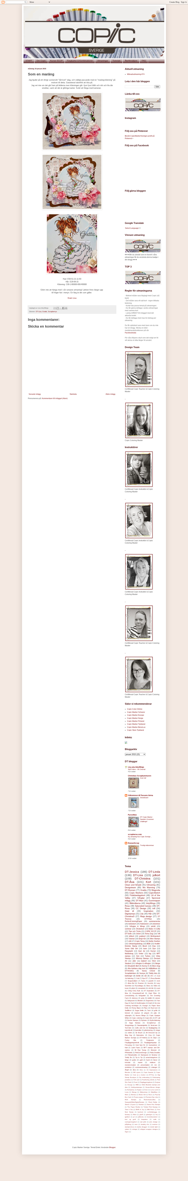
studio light (154, 1127)
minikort (152, 1062)
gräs (142, 998)
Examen (141, 983)
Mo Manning (149, 887)
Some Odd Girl (131, 949)
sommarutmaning (141, 1067)
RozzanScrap (133, 843)
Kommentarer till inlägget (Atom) (55, 398)
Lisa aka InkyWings (136, 767)
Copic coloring (137, 1018)
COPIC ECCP (150, 931)
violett (130, 1033)
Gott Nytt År (140, 1045)
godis (134, 1060)
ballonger (128, 976)
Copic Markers (136, 893)
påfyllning (128, 1124)
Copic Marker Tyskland (136, 724)
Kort (148, 881)
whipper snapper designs (149, 1129)
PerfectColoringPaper (133, 921)
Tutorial (132, 939)
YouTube (128, 1028)
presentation (145, 1065)
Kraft (150, 1003)
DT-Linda (154, 871)
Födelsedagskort (137, 895)
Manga (134, 1092)
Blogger (112, 1147)
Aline (141, 1070)
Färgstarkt (129, 951)
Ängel (127, 1070)
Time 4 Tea (129, 1109)
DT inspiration (149, 991)
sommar (128, 929)
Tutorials (116, 61)
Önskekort (140, 929)
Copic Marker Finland (135, 721)
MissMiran (154, 1092)
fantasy (127, 1114)
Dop (154, 946)
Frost (135, 1082)
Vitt (159, 934)
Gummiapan (154, 900)
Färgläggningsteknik (132, 1042)
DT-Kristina (129, 971)
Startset (141, 1104)
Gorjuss (157, 1082)
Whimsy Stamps (142, 958)
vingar (158, 1030)
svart (158, 988)
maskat (137, 1013)
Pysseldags (139, 986)
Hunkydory (130, 1090)
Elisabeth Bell (133, 966)
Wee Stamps (155, 939)
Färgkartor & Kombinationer (80, 61)
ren (155, 1065)
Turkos (147, 956)
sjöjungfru (128, 1015)
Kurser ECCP (56, 61)
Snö (137, 956)
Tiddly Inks (153, 973)
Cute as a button (139, 1075)
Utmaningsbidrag (135, 944)
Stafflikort (128, 1010)
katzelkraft (128, 1030)
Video (155, 986)
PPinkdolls (128, 1052)
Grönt (138, 934)
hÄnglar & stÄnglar (143, 963)
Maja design (146, 916)
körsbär (127, 1062)
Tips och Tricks (135, 931)
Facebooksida (130, 333)
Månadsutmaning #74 (136, 74)
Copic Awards (148, 1072)
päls (155, 1013)
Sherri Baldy (152, 1102)
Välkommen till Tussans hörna (140, 795)
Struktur (154, 1055)
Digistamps (130, 913)
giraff (141, 1114)
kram (127, 988)
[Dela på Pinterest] (66, 308)
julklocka (141, 1117)
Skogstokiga (129, 1025)
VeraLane (154, 1025)
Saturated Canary (143, 906)
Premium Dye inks (152, 1097)
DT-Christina (142, 878)
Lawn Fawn (135, 1047)
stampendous (129, 1127)
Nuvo (150, 1094)
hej (157, 1114)
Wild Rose (150, 1109)
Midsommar (144, 1092)
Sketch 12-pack (130, 1104)
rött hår (150, 988)
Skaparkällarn (132, 981)
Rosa (127, 906)
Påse (145, 1008)
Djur (154, 949)
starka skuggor (142, 1127)
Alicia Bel (131, 983)
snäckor (155, 1124)
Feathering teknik (148, 1080)
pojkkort (142, 936)
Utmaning (151, 885)
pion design (153, 1122)
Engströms (150, 1000)
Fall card (136, 1080)
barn (145, 949)
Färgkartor (150, 1040)
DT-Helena (143, 1038)
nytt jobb (143, 1122)
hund (148, 1060)
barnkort (140, 1112)
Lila (141, 913)
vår (145, 976)
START (29, 61)
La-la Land (154, 1090)
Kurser (153, 951)
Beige (157, 963)
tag (150, 954)
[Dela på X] (60, 308)
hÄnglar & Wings (137, 926)
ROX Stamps (130, 1099)
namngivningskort (131, 1122)
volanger (154, 1067)
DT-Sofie (128, 934)
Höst (154, 961)
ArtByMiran (152, 968)
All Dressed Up (151, 1033)
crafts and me (140, 1028)
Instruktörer (153, 1045)
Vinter (141, 954)
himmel (127, 1013)
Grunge (129, 1085)
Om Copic (41, 61)
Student (128, 963)
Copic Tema (140, 941)
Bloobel (140, 1000)
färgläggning (153, 1028)
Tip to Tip (138, 1057)
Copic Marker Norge (135, 718)
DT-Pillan (148, 919)
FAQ (144, 61)
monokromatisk (130, 1065)
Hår (150, 913)
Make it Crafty (154, 929)
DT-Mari (139, 900)
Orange (145, 1005)
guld (141, 1060)
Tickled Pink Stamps (150, 1107)
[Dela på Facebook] (63, 308)
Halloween (144, 924)
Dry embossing (144, 1077)
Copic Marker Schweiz (136, 712)
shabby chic (145, 1124)
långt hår (142, 939)
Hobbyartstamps (136, 1087)
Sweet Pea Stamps (153, 1104)
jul (134, 1117)
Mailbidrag (129, 954)
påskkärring (148, 1030)
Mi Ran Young (140, 1050)
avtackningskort (151, 1057)
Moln (126, 1094)
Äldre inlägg (110, 394)
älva (134, 1070)
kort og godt (130, 1119)
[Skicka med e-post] (54, 308)
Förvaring (128, 1045)
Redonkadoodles (149, 1099)
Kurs (146, 1090)
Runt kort (154, 1008)
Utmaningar (102, 61)
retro (136, 1124)
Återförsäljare (131, 61)
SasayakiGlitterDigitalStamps (134, 1102)
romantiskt (141, 988)
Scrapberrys (52, 311)
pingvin (146, 1013)
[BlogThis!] (57, 308)
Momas (133, 1094)
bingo (127, 1060)
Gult (137, 978)
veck (158, 981)
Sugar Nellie (139, 1010)
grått (155, 1010)
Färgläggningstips (150, 1042)
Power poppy (138, 1097)
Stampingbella (142, 1025)
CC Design (141, 908)
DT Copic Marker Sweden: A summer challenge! (147, 819)
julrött (153, 926)
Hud (132, 1003)
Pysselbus (132, 815)
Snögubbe (142, 995)
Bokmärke (140, 1035)
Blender (127, 1072)
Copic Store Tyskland (135, 730)
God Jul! (143, 778)
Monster (154, 1050)
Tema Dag (149, 934)
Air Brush (138, 1033)
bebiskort (132, 924)
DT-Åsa (129, 881)
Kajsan (139, 1090)
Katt (126, 1047)
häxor (155, 1060)
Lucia (127, 1092)
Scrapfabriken (130, 973)
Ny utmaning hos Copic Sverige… (140, 837)
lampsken (144, 1119)
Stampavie (144, 1055)
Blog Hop (128, 1035)
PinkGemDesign (141, 1052)
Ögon (127, 1132)
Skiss (148, 986)
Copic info (148, 1018)
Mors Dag (156, 966)
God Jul (141, 951)
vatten (127, 1129)
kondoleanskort (152, 1117)
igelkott (127, 1117)
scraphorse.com (135, 834)
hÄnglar (141, 898)
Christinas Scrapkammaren (139, 776)
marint (140, 1062)
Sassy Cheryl (148, 971)
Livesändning (129, 995)
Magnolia (156, 890)
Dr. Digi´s (154, 1038)
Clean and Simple (133, 885)
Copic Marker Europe (135, 715)
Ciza (150, 1035)
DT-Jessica (132, 871)
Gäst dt (129, 911)
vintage (134, 1129)
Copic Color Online (134, 709)
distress (135, 998)
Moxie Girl (142, 1094)
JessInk (150, 983)
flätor (134, 1114)
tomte (138, 976)
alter (134, 961)
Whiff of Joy (140, 1109)
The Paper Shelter (133, 1107)
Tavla (143, 981)
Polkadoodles (132, 1055)
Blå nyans (136, 1072)
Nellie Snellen (154, 941)
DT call (157, 1018)
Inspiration (148, 911)
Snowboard (144, 797)
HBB (137, 1085)
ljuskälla (138, 1030)
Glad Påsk (152, 993)
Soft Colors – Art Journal (136, 769)
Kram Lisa (72, 298)
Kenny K (145, 966)
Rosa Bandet (155, 978)
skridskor (128, 1067)
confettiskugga (152, 1112)
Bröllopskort (155, 936)
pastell (150, 981)
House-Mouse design (152, 1087)
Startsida (73, 394)
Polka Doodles (155, 1052)
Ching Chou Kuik (134, 991)
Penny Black (136, 1008)
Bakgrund (130, 1000)
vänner (157, 998)
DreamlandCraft (138, 993)
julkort (156, 875)
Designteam (130, 887)
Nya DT (145, 978)
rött (130, 941)
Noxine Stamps (132, 1020)
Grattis (44, 311)
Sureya (142, 973)
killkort (131, 936)
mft (153, 908)
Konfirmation (141, 1003)
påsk (133, 988)
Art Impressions (152, 1070)
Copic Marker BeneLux (136, 727)
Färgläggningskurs (146, 1082)
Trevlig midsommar (147, 845)
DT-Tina (151, 1075)
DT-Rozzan (130, 890)
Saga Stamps (134, 1023)
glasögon (149, 1114)
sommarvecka (154, 921)
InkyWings (151, 903)
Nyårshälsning (155, 1020)
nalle (154, 1119)
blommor (156, 924)
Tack (149, 1010)
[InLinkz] (126, 742)
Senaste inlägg (35, 394)
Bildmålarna (135, 903)
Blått (148, 944)
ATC (151, 976)
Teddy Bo (128, 1057)
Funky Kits (130, 1040)
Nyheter (144, 1020)
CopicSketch (154, 893)
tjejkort (144, 961)
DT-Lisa (38, 311)
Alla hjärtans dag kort (136, 968)
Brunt (145, 946)
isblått (150, 998)
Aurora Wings (141, 1015)
